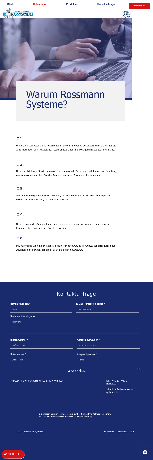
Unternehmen (17, 354)
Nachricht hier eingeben (23, 316)
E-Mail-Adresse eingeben (90, 303)
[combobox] (108, 345)
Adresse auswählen (87, 339)
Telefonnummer (18, 339)
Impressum (109, 432)
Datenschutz (122, 432)
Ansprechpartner (86, 354)
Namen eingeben (19, 303)
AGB (132, 432)
